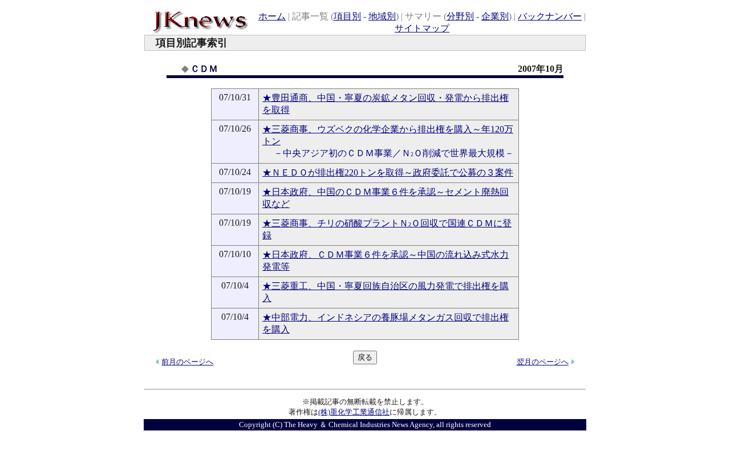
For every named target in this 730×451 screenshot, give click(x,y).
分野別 (460, 16)
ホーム (272, 16)
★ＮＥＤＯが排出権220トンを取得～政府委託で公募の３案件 (387, 172)
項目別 (347, 16)
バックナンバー (550, 16)
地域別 (382, 16)
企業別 (495, 16)
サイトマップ (422, 28)
